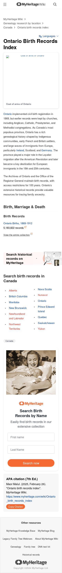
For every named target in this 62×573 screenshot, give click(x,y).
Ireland (20, 150)
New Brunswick (18, 308)
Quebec (42, 317)
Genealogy (16, 546)
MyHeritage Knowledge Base (20, 530)
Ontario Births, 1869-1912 (17, 223)
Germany (46, 150)
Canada (8, 27)
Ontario (7, 114)
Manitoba (14, 302)
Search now (31, 463)
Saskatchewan (46, 323)
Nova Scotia (45, 289)
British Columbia (18, 296)
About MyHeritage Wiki (46, 538)
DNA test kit (44, 546)
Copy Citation (15, 506)
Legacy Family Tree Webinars (17, 538)
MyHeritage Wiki (13, 19)
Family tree (29, 546)
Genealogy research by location (22, 23)
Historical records (31, 554)
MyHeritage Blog (46, 530)
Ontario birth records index (33, 27)
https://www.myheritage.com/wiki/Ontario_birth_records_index (30, 498)
